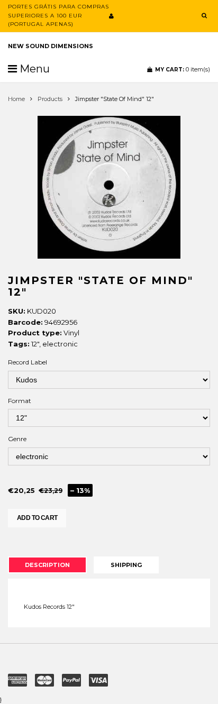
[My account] (111, 16)
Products (50, 99)
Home (16, 99)
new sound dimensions (50, 46)
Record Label (27, 362)
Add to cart (37, 518)
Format (19, 401)
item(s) (182, 69)
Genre (17, 439)
